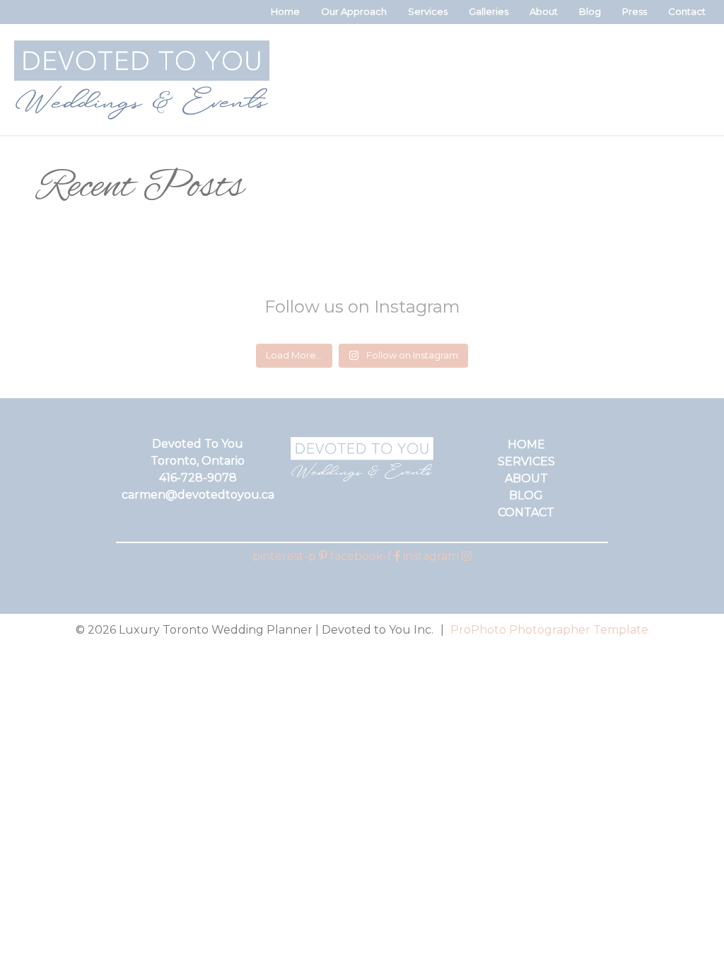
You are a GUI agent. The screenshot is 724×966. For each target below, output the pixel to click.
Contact (687, 11)
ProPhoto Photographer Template (549, 629)
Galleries (488, 11)
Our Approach (354, 11)
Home (285, 11)
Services (428, 11)
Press (634, 11)
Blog (590, 11)
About (544, 11)
